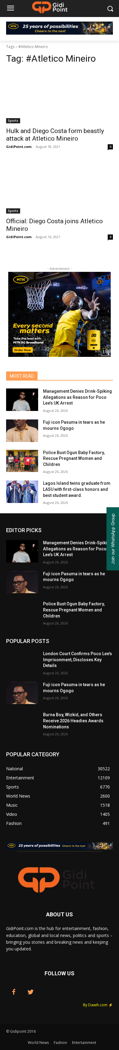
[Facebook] (13, 992)
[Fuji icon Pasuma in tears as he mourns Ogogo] (22, 430)
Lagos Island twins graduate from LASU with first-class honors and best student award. (76, 489)
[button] (110, 8)
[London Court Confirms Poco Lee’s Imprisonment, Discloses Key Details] (22, 662)
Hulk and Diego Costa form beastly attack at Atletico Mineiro (55, 134)
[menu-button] (10, 9)
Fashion (60, 1042)
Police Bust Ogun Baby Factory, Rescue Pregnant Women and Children (74, 458)
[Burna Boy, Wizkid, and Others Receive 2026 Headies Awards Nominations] (22, 723)
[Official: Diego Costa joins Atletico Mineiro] (59, 187)
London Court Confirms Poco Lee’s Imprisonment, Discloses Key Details (77, 659)
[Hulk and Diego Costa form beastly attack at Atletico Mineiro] (59, 96)
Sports (13, 120)
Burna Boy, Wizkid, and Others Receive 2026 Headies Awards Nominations (73, 720)
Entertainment (84, 1042)
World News (38, 1042)
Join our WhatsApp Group (112, 538)
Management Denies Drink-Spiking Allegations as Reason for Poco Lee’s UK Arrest (77, 397)
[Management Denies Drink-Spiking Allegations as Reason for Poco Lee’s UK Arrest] (22, 399)
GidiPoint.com (18, 146)
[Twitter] (30, 992)
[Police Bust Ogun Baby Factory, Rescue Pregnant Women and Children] (22, 461)
